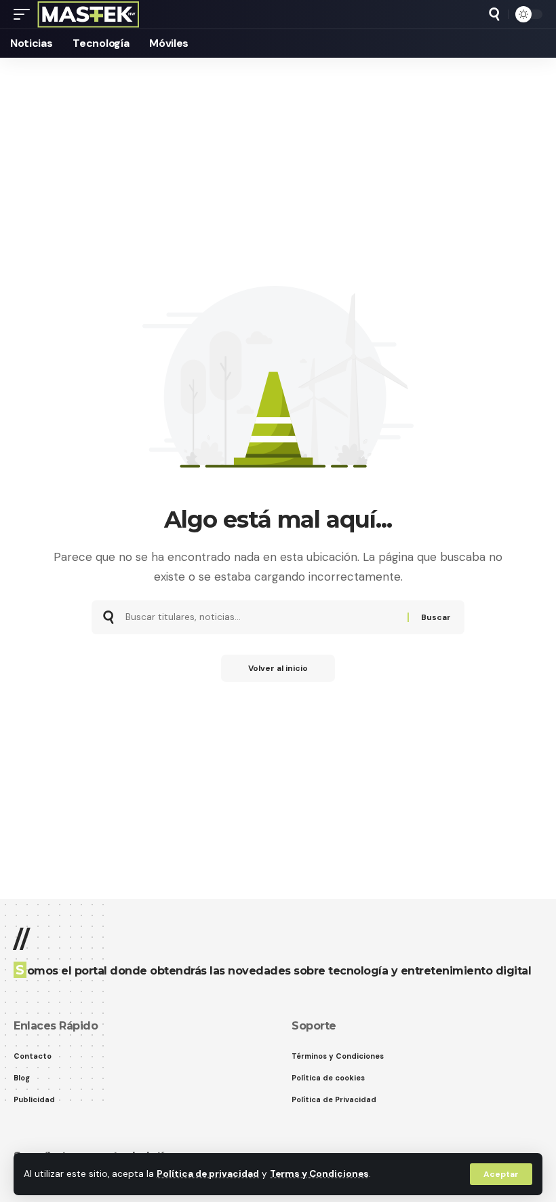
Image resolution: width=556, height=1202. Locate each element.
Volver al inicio (278, 668)
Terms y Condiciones (319, 1174)
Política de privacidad (208, 1174)
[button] (501, 1174)
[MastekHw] (88, 14)
